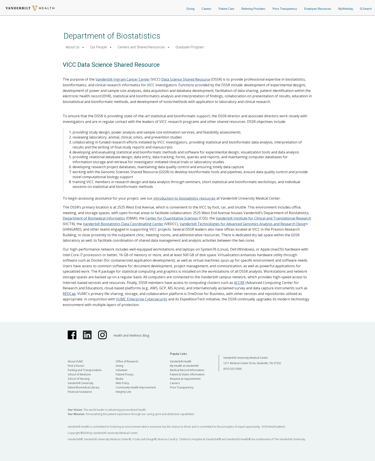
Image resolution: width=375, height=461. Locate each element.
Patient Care (226, 8)
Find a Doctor (76, 366)
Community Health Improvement (136, 387)
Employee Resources (317, 8)
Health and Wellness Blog (131, 335)
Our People (98, 47)
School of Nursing (78, 379)
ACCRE (239, 282)
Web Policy (122, 383)
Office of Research (127, 361)
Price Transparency (285, 8)
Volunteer (122, 370)
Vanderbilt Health (180, 361)
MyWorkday (345, 8)
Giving (190, 8)
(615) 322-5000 (232, 369)
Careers (206, 8)
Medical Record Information (187, 370)
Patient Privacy (124, 374)
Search (367, 8)
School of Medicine (79, 374)
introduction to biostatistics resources (184, 198)
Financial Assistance (80, 392)
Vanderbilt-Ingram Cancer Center (122, 79)
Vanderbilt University (80, 383)
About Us (72, 47)
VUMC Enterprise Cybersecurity (141, 299)
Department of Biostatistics (112, 36)
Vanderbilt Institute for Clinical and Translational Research (263, 218)
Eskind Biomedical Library (83, 387)
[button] (83, 47)
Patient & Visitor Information (187, 374)
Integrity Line (123, 392)
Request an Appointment (185, 379)
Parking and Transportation (85, 370)
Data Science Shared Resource (185, 79)
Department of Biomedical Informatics (94, 218)
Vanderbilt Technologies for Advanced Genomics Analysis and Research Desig (243, 224)
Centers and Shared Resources (141, 47)
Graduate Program (190, 47)
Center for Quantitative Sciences (171, 218)
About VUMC (75, 361)
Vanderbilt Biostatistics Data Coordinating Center (123, 224)
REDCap (69, 293)
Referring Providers (253, 8)
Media (119, 379)
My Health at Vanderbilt (184, 366)
